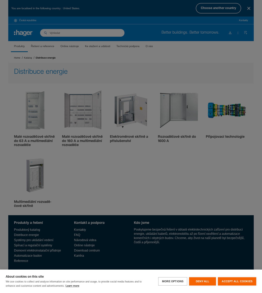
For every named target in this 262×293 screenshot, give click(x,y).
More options (172, 281)
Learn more (72, 286)
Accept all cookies (237, 281)
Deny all (202, 281)
